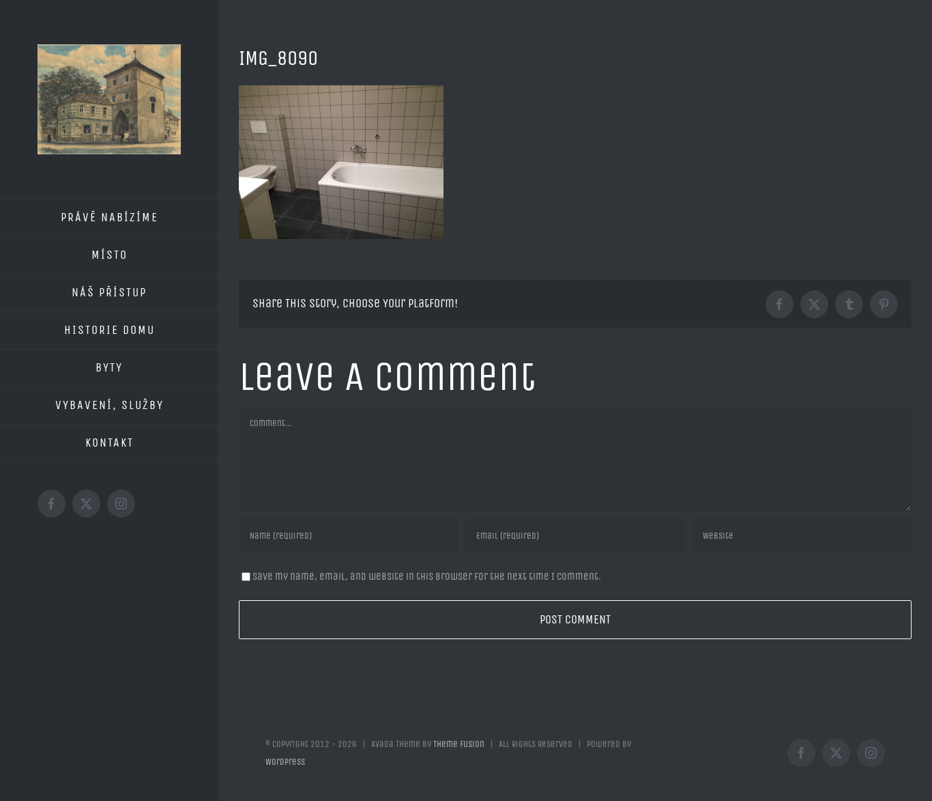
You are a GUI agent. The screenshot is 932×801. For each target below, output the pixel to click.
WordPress (285, 762)
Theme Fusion (458, 744)
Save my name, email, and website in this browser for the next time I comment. (426, 576)
